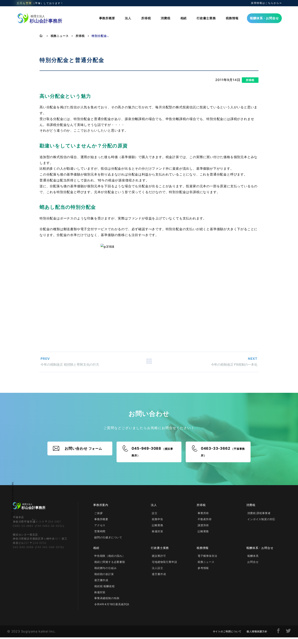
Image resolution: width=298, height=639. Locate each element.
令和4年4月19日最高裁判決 (111, 604)
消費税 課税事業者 (258, 513)
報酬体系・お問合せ (264, 18)
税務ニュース (60, 35)
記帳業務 (157, 525)
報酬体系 (252, 555)
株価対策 (157, 531)
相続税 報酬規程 (104, 586)
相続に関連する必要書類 (109, 561)
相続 (183, 18)
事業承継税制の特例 (106, 598)
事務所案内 (100, 505)
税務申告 (157, 519)
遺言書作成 (101, 580)
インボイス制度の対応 (261, 519)
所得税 (146, 18)
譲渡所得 (203, 525)
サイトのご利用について (227, 631)
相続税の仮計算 (104, 574)
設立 (155, 513)
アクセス (99, 525)
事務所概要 (107, 18)
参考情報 (203, 568)
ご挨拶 (98, 513)
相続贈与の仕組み (105, 568)
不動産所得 (205, 519)
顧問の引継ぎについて (108, 537)
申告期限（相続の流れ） (109, 555)
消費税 (165, 18)
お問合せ (252, 561)
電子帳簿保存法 (207, 555)
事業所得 (203, 513)
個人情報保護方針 (257, 631)
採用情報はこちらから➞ (266, 3)
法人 (128, 18)
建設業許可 (159, 555)
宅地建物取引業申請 (164, 561)
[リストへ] (149, 362)
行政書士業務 (206, 18)
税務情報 (232, 18)
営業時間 (99, 531)
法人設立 (157, 568)
